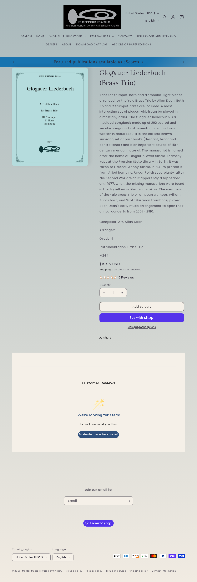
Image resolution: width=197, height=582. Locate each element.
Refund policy (74, 570)
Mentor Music (30, 570)
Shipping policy (138, 570)
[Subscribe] (128, 500)
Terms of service (116, 570)
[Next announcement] (183, 62)
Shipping (105, 269)
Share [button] (107, 338)
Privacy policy (94, 570)
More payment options (142, 327)
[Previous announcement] (13, 62)
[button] (67, 36)
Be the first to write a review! (98, 434)
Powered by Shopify (50, 570)
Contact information (163, 570)
